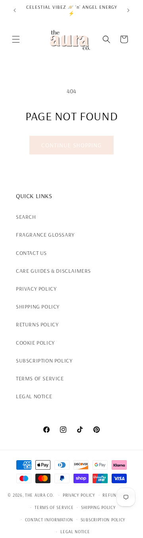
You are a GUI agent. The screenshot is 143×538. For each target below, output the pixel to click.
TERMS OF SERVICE (40, 378)
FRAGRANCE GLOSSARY (45, 234)
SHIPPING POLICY (38, 306)
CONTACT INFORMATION (49, 520)
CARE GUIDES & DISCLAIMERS (53, 270)
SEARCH (26, 216)
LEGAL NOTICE (34, 396)
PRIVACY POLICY (36, 288)
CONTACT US (31, 252)
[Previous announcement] (14, 10)
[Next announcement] (128, 10)
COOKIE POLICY (35, 342)
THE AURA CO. (39, 495)
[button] (16, 39)
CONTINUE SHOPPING (71, 145)
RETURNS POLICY (37, 324)
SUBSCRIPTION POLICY (44, 360)
